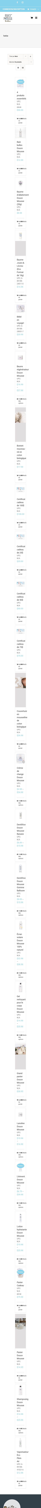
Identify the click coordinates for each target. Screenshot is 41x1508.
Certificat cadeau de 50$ (21, 596)
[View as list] (22, 68)
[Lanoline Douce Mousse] (20, 1113)
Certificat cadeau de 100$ (21, 502)
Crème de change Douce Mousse (20, 774)
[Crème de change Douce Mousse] (20, 758)
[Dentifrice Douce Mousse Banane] (20, 815)
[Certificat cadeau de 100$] (20, 489)
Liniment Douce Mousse (21, 1179)
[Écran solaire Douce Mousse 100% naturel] (20, 924)
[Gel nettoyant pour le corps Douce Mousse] (20, 986)
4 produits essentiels (21, 95)
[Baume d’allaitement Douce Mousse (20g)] (20, 182)
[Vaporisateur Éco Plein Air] (20, 1442)
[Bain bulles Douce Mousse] (20, 132)
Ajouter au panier (19, 121)
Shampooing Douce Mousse (22, 1402)
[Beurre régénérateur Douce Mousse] (20, 357)
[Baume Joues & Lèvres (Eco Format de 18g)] (20, 243)
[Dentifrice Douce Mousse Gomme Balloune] (20, 868)
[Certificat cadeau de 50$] (20, 584)
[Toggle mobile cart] (32, 18)
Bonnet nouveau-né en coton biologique (21, 451)
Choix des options (19, 401)
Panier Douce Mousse (20, 1355)
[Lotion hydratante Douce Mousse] (20, 1217)
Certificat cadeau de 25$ (21, 549)
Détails (23, 118)
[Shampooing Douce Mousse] (20, 1389)
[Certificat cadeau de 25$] (20, 537)
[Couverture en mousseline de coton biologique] (20, 690)
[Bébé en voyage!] (20, 308)
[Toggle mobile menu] (36, 18)
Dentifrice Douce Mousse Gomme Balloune (21, 884)
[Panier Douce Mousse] (20, 1331)
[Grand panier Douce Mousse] (20, 1056)
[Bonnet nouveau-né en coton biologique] (20, 424)
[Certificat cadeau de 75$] (20, 631)
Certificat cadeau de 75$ (21, 644)
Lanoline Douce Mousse (21, 1126)
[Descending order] (30, 56)
